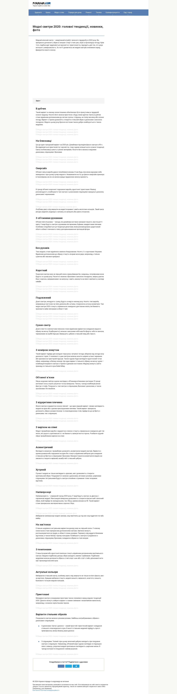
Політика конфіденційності (49, 690)
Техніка (99, 12)
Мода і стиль (59, 12)
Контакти (36, 690)
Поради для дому (75, 12)
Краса (48, 12)
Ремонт (89, 12)
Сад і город (128, 12)
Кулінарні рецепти (113, 12)
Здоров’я (38, 12)
